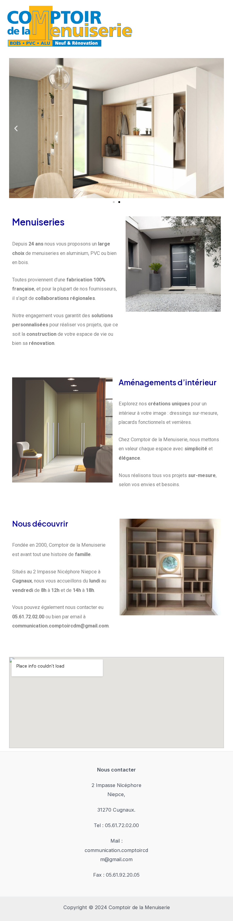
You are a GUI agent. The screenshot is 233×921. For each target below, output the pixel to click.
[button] (16, 128)
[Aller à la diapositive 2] (119, 202)
